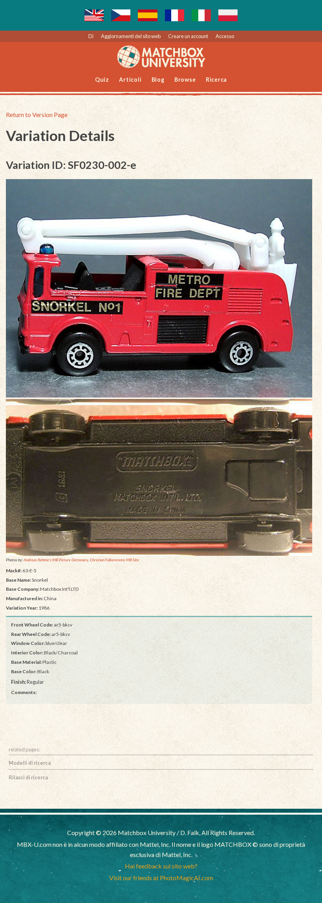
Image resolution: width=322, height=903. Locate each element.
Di (90, 36)
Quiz (102, 79)
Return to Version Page (37, 114)
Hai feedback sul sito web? (161, 866)
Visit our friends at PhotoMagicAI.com (161, 877)
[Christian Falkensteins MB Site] (159, 477)
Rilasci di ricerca (28, 777)
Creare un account (188, 36)
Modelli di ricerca (30, 763)
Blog (158, 79)
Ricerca (216, 79)
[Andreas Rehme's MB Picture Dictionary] (159, 288)
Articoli (130, 79)
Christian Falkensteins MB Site (114, 560)
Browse (185, 79)
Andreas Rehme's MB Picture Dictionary (56, 560)
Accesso (225, 36)
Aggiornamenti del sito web (131, 36)
